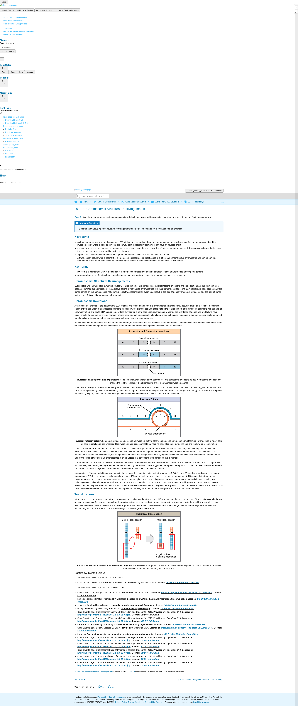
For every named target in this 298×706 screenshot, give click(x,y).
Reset (4, 68)
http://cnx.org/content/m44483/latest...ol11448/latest (186, 628)
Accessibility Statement (154, 702)
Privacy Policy (121, 702)
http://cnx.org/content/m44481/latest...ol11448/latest (186, 592)
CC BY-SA (131, 672)
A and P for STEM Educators (167, 202)
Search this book (7, 43)
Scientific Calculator (13, 135)
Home (86, 202)
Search (78, 196)
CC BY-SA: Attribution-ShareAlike (182, 582)
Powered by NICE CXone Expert (111, 697)
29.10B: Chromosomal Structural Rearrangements (93, 672)
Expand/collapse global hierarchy (77, 202)
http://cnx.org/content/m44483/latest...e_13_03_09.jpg (103, 653)
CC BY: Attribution (150, 621)
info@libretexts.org (201, 702)
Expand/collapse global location (222, 201)
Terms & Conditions (136, 702)
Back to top (78, 679)
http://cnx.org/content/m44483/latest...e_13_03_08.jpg (103, 659)
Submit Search (8, 51)
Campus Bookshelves (106, 202)
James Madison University (135, 202)
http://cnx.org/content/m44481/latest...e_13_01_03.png (104, 621)
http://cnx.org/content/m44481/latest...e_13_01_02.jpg (103, 615)
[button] (9, 154)
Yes (102, 687)
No (113, 687)
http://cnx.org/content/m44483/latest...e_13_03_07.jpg (103, 665)
